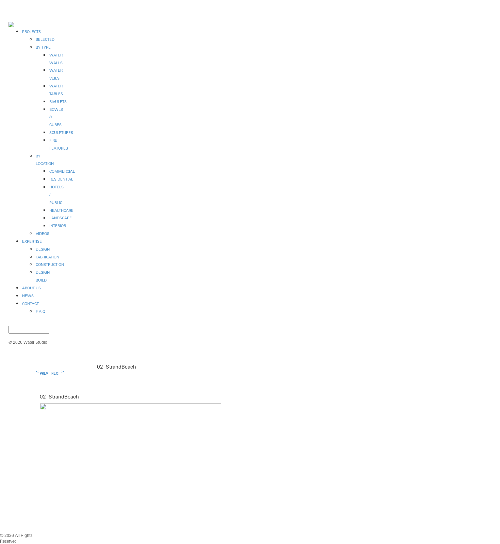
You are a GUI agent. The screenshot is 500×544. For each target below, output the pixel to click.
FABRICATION (47, 257)
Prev (44, 373)
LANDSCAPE (60, 218)
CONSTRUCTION (50, 264)
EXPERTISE (32, 241)
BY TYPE (43, 47)
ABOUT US (31, 288)
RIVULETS (58, 101)
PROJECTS (31, 31)
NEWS (28, 295)
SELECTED (45, 39)
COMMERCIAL (62, 171)
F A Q (40, 311)
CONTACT (30, 303)
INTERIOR (57, 225)
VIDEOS (42, 233)
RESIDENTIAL (61, 179)
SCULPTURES (61, 132)
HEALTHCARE (61, 210)
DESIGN (43, 249)
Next (55, 373)
